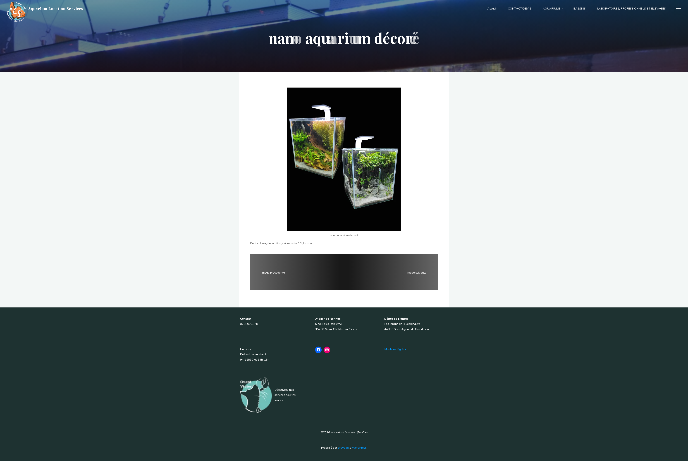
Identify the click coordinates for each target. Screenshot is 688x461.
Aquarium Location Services (55, 8)
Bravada (343, 447)
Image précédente (273, 272)
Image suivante (416, 272)
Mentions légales (395, 349)
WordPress (359, 447)
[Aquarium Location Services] (16, 11)
